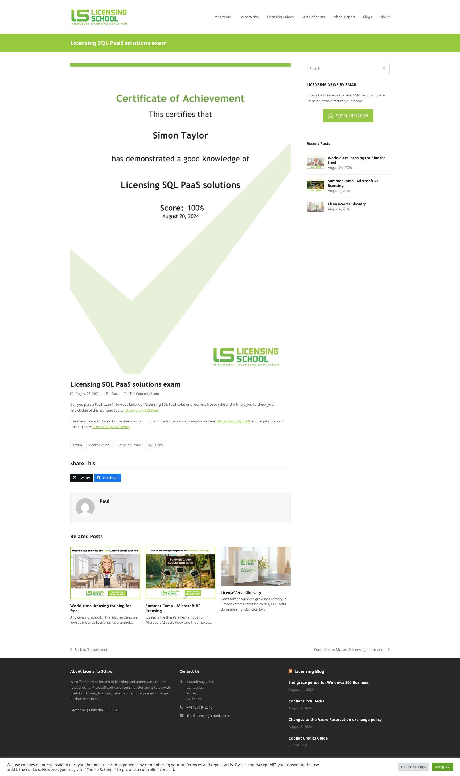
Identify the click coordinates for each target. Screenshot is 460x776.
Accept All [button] (442, 766)
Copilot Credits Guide (308, 738)
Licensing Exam (129, 444)
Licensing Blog (309, 671)
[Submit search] (384, 68)
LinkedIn (96, 710)
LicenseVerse (99, 444)
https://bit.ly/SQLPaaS (141, 410)
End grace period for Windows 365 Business (329, 682)
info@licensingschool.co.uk (207, 715)
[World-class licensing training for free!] (105, 572)
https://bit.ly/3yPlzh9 (233, 421)
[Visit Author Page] (85, 507)
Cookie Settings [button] (413, 766)
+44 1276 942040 (199, 707)
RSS (109, 710)
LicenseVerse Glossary (241, 592)
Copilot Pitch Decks (306, 701)
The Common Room (144, 393)
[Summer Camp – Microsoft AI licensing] (181, 572)
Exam (77, 444)
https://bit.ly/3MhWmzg (111, 426)
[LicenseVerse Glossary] (256, 565)
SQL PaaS (155, 444)
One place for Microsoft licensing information (349, 649)
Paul (114, 393)
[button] (81, 478)
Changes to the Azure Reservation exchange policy (335, 719)
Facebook (78, 710)
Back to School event (89, 649)
